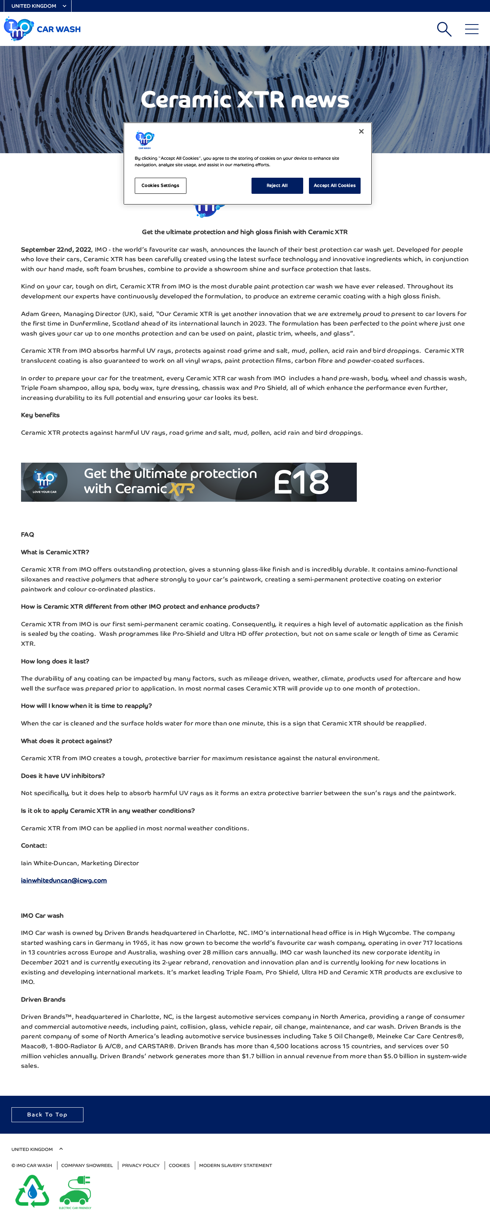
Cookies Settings (160, 185)
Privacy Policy (141, 1165)
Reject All (277, 185)
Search (444, 29)
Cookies (179, 1165)
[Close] (361, 131)
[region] (247, 163)
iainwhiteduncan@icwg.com (64, 880)
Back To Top (47, 1114)
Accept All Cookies (335, 185)
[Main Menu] (471, 29)
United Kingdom (33, 6)
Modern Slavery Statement (235, 1165)
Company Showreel (87, 1165)
